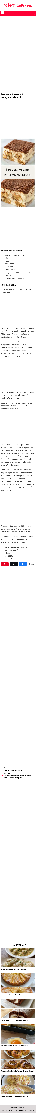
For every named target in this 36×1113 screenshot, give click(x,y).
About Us (4, 1110)
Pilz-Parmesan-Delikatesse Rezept (13, 969)
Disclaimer (31, 1110)
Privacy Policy (22, 1110)
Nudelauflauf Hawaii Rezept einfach (14, 1096)
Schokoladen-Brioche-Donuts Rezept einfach (17, 1071)
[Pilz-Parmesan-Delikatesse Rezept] (18, 957)
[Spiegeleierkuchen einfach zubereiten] (18, 1033)
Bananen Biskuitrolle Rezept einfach (14, 1020)
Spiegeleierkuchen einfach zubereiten (14, 1046)
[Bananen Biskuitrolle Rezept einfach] (18, 1008)
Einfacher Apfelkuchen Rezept (12, 995)
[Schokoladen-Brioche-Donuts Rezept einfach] (18, 1059)
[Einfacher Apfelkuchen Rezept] (18, 983)
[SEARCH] (33, 13)
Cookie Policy (13, 1110)
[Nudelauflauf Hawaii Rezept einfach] (18, 1084)
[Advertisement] (18, 38)
